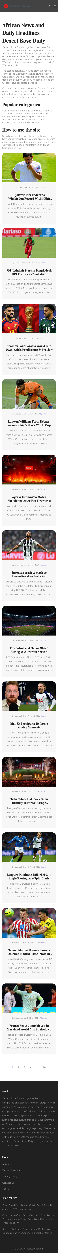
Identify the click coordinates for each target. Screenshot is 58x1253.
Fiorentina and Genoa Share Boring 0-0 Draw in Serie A (29, 650)
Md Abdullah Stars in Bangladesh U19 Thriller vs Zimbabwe (29, 272)
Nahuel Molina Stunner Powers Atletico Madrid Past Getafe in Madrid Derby (29, 952)
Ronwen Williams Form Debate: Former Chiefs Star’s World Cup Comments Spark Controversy (29, 423)
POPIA (6, 1189)
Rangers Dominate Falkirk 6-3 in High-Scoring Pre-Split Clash (29, 876)
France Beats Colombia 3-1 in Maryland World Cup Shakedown (29, 1027)
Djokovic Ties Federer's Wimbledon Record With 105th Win (29, 196)
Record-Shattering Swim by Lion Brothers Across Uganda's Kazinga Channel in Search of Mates (28, 1231)
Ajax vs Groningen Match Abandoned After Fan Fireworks (29, 499)
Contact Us (8, 1182)
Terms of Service (11, 1170)
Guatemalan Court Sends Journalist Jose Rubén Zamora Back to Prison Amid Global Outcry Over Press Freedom (28, 1219)
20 (44, 1067)
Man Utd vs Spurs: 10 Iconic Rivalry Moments (29, 725)
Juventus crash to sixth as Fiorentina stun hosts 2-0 (29, 574)
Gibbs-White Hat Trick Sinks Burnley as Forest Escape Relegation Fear (29, 801)
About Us (7, 1164)
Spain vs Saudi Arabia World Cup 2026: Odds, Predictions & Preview (29, 347)
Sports (42, 187)
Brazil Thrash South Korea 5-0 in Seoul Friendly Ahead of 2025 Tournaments (27, 1207)
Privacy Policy (9, 1176)
